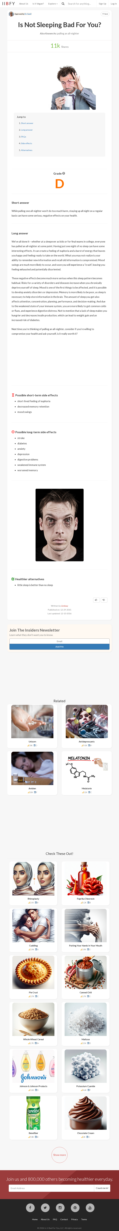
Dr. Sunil (28, 14)
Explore (52, 3)
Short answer (27, 123)
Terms (84, 1219)
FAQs (23, 136)
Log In (114, 3)
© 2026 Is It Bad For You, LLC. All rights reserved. (59, 1228)
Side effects (26, 143)
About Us (23, 3)
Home (35, 1219)
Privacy (74, 1219)
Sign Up (102, 3)
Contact (64, 1219)
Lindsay (64, 606)
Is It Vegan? (38, 3)
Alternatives (26, 150)
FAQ (55, 1219)
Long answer (27, 130)
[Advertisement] (59, 358)
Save (106, 14)
